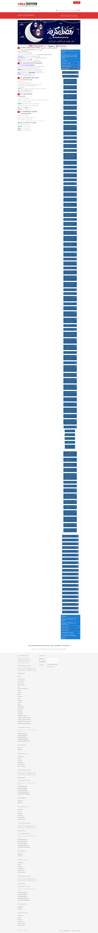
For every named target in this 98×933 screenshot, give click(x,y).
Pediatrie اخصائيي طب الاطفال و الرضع (69, 175)
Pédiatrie (64, 616)
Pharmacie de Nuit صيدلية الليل (70, 162)
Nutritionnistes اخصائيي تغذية (69, 199)
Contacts (19, 692)
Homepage (20, 700)
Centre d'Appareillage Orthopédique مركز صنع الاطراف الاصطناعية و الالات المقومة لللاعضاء (70, 476)
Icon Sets (19, 758)
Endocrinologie (68, 329)
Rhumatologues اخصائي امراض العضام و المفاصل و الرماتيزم (70, 97)
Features (19, 694)
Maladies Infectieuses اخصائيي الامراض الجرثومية (70, 272)
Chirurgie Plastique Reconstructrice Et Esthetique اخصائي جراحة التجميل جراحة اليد (70, 368)
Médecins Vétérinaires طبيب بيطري (69, 233)
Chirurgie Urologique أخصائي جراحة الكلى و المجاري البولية (69, 358)
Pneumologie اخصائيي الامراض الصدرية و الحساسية (70, 146)
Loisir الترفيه (65, 627)
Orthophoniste (68, 183)
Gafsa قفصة (65, 593)
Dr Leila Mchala (26, 94)
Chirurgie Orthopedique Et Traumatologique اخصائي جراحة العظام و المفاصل (70, 381)
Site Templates (20, 762)
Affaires (64, 638)
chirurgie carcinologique (69, 635)
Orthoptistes (67, 179)
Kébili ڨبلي (65, 577)
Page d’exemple (21, 706)
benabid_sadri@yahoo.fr (27, 91)
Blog (18, 686)
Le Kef (64, 566)
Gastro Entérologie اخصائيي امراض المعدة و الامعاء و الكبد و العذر (69, 320)
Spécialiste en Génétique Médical (70, 87)
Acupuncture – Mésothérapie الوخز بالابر (70, 530)
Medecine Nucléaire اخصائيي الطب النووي (69, 244)
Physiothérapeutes (69, 150)
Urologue (64, 60)
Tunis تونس (71, 15)
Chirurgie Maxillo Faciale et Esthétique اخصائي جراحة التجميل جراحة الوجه (70, 387)
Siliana (64, 543)
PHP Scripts (20, 760)
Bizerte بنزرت (66, 600)
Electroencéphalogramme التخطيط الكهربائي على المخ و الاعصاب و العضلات (70, 334)
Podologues (67, 141)
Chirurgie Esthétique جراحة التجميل (70, 399)
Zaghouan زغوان (66, 72)
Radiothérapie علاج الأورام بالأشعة (70, 113)
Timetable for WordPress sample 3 (24, 719)
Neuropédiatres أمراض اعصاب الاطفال (69, 210)
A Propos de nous (21, 681)
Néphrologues (68, 228)
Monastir (65, 555)
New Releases (20, 747)
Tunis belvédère (69, 431)
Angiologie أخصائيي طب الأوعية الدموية (69, 507)
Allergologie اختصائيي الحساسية (69, 525)
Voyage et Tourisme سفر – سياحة (69, 51)
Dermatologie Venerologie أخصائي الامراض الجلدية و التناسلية (70, 347)
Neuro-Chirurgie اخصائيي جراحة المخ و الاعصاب (69, 224)
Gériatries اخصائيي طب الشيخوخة (69, 308)
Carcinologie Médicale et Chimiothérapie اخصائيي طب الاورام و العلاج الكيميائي (70, 496)
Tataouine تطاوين (66, 536)
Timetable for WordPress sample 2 (24, 717)
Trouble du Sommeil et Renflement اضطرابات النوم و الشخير (70, 81)
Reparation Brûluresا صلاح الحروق (70, 107)
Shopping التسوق (66, 66)
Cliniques (66, 352)
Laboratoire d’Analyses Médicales (70, 570)
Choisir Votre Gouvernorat (23, 688)
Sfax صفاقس (66, 547)
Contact (33, 10)
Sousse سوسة (66, 540)
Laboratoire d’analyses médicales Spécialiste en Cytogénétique (70, 285)
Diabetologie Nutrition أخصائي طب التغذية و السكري (69, 341)
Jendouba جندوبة (66, 589)
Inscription (39, 10)
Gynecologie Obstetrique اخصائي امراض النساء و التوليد (70, 299)
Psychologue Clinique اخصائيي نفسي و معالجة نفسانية (69, 127)
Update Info (20, 749)
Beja (64, 608)
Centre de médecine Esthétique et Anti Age (69, 465)
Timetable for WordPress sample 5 (24, 723)
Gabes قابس (65, 596)
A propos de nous (21, 679)
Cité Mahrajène (69, 442)
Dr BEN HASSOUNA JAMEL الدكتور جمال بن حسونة (38, 47)
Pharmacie (67, 167)
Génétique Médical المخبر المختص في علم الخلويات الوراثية (70, 314)
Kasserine (65, 581)
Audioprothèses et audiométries (68, 502)
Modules (19, 704)
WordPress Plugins (21, 764)
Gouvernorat (20, 696)
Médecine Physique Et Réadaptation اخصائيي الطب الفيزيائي (69, 239)
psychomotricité (68, 122)
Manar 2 (67, 434)
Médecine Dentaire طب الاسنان (69, 263)
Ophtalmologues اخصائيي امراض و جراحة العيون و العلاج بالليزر (70, 189)
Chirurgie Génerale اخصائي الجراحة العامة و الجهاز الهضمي (70, 394)
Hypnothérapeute (68, 293)
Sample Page (20, 710)
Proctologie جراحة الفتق (69, 137)
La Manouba (66, 574)
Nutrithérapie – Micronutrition (68, 204)
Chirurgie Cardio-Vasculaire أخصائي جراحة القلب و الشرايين (69, 422)
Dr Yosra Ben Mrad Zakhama (31, 63)
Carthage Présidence (69, 482)
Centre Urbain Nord (69, 446)
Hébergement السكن (67, 632)
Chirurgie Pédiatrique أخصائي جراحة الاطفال (69, 375)
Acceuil (19, 10)
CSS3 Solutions (20, 756)
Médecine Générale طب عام (70, 254)
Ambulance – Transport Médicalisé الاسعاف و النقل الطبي (70, 519)
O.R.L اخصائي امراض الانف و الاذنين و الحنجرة (70, 194)
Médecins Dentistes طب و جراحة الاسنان (69, 623)
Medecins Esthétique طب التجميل (69, 619)
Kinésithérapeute (68, 289)
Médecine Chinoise (68, 268)
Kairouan (65, 585)
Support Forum (29, 669)
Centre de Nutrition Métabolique (68, 459)
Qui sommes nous (26, 10)
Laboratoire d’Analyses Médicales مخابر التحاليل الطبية (69, 278)
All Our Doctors (21, 682)
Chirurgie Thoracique (69, 362)
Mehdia (65, 559)
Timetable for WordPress (22, 715)
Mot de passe (42, 661)
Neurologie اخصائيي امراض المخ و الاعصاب (70, 215)
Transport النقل (66, 63)
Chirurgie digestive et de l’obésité (70, 404)
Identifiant (41, 658)
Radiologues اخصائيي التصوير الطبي (69, 118)
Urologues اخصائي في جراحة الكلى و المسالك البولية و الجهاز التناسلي (69, 56)
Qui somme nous (21, 708)
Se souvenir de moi (52, 664)
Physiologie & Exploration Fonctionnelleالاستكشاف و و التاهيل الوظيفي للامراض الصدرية (70, 156)
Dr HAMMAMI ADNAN (28, 111)
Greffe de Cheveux (68, 303)
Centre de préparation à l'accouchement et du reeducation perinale (70, 454)
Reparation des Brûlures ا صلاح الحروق (70, 102)
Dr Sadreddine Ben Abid (29, 77)
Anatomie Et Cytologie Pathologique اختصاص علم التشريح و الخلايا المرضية (70, 513)
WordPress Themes (21, 766)
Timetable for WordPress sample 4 (24, 721)
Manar (67, 438)
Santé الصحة (66, 15)
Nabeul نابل (65, 551)
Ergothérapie (67, 325)
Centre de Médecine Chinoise (69, 470)
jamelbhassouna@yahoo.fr (27, 60)
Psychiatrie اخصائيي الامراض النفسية (68, 133)
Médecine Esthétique (69, 259)
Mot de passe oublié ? (51, 666)
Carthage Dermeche (69, 486)
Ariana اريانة (65, 612)
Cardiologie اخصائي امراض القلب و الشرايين (70, 490)
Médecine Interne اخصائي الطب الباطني (70, 249)
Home (19, 698)
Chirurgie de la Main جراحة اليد (70, 416)
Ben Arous (65, 604)
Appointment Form (21, 684)
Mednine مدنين (66, 562)
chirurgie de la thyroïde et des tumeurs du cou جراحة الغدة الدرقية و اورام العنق (70, 410)
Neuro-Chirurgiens (68, 219)
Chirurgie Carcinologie (69, 427)
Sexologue (67, 91)
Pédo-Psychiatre (68, 171)
